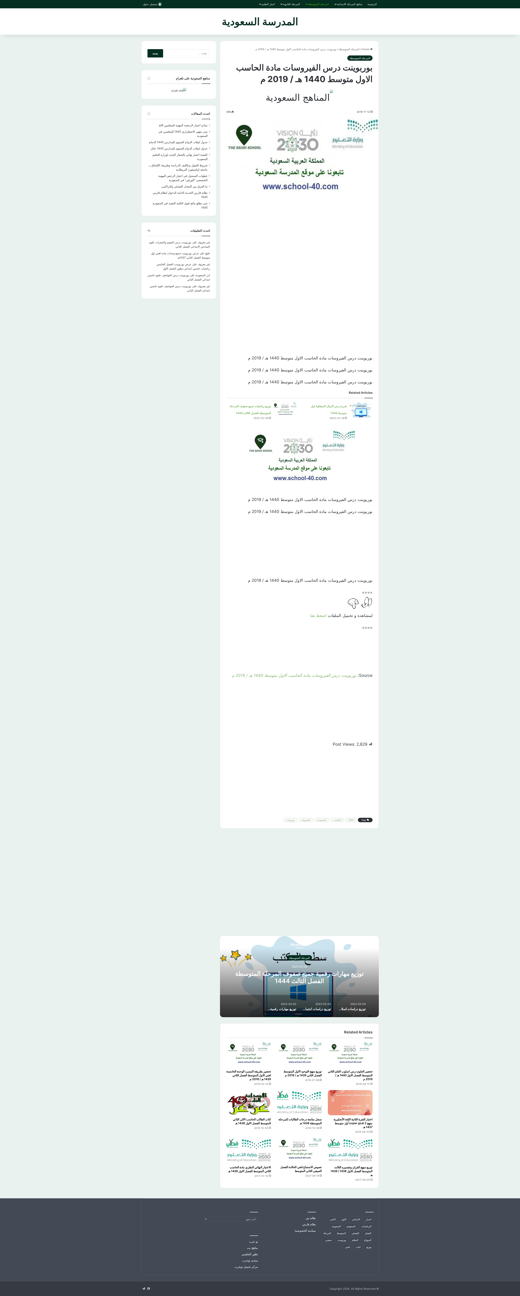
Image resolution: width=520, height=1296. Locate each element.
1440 (351, 820)
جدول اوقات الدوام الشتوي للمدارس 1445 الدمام (178, 142)
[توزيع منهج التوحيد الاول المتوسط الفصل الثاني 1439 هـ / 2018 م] (299, 1054)
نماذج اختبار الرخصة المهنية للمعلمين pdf (183, 125)
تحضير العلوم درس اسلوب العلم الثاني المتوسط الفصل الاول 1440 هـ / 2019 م (350, 1075)
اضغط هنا (318, 615)
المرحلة (327, 1233)
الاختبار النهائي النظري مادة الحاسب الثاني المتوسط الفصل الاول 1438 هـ (249, 1169)
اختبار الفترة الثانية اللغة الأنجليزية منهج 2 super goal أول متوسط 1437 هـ (353, 1123)
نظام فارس (309, 1224)
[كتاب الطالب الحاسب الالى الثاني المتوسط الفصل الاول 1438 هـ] (248, 1102)
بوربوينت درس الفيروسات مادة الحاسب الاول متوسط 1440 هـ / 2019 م (294, 675)
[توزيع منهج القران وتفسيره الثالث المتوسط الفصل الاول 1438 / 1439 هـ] (350, 1150)
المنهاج (367, 1240)
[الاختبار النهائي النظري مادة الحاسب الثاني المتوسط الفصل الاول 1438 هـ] (248, 1150)
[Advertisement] (299, 239)
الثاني (333, 1219)
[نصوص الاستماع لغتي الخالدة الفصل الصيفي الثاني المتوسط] (299, 1150)
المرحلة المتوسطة (318, 4)
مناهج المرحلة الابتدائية (349, 4)
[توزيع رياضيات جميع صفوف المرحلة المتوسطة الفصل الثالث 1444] (285, 410)
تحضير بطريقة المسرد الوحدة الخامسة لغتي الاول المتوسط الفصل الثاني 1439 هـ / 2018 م (248, 1075)
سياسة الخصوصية (305, 1230)
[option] (299, 976)
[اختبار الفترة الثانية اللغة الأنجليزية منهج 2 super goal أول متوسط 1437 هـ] (350, 1102)
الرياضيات (366, 1226)
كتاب (358, 1246)
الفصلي (355, 1233)
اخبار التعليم (268, 4)
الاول (343, 1219)
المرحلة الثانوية (291, 4)
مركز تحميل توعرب (246, 1266)
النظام (355, 1240)
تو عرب (253, 1241)
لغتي (347, 1246)
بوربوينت (290, 820)
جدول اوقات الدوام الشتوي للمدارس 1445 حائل (179, 148)
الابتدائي (356, 1219)
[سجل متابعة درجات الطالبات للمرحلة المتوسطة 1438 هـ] (299, 1102)
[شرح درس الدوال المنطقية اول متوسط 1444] (361, 410)
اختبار (368, 1219)
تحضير (328, 1240)
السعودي (351, 1226)
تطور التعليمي (250, 1254)
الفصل (368, 1233)
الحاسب (337, 820)
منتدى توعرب (250, 1260)
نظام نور (311, 1218)
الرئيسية (372, 4)
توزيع (368, 1246)
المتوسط (306, 820)
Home (366, 49)
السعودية (322, 820)
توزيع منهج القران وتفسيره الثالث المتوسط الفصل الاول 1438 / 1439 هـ (351, 1171)
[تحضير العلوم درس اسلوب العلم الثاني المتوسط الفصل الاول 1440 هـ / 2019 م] (350, 1054)
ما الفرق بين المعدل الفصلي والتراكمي (184, 186)
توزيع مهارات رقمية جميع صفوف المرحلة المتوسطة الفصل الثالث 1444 (299, 977)
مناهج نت (252, 1247)
